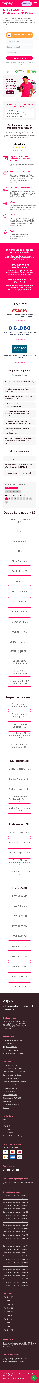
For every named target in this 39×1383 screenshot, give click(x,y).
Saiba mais (6, 1346)
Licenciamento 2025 (9, 1085)
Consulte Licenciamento (11, 1078)
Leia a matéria (19, 320)
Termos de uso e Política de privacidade (22, 63)
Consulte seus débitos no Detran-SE (15, 1285)
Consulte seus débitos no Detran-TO (15, 1238)
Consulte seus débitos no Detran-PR (15, 1202)
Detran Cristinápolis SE (19, 652)
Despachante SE (19, 591)
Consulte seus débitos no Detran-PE (15, 1209)
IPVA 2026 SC (19, 946)
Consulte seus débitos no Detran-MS (15, 1276)
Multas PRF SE (19, 631)
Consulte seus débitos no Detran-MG (15, 1199)
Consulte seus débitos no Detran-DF (15, 1195)
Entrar (25, 4)
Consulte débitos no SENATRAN (14, 1072)
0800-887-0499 (11, 1047)
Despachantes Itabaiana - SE (19, 705)
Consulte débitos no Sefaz (12, 1075)
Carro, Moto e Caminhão (13, 491)
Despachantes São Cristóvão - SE (19, 745)
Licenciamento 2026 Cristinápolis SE (19, 682)
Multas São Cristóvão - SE (19, 809)
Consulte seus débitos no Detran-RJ (15, 1246)
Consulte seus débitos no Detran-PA (15, 1228)
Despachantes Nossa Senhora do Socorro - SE (19, 736)
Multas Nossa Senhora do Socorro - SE (19, 799)
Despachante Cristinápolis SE (19, 662)
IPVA (19, 531)
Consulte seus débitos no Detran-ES (15, 1262)
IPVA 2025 (6, 1126)
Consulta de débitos (12, 1006)
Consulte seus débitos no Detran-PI (15, 1232)
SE (32, 1006)
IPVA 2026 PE (19, 986)
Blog (4, 1119)
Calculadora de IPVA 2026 (19, 520)
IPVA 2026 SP (19, 895)
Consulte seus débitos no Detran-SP (15, 1249)
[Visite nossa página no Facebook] (8, 1170)
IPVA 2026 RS (19, 926)
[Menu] (35, 3)
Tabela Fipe (7, 1101)
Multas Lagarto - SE (19, 789)
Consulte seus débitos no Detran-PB (15, 1279)
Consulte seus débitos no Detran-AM (15, 1266)
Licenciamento (19, 541)
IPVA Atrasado (8, 1133)
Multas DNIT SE (19, 621)
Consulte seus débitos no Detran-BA (15, 1259)
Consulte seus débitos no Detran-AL (15, 1269)
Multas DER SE (19, 611)
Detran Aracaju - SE (19, 842)
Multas (25, 1006)
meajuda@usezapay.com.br (15, 1053)
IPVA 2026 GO (19, 966)
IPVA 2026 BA (19, 956)
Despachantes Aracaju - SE (19, 715)
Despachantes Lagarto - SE (19, 725)
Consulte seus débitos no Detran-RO (15, 1282)
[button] (19, 383)
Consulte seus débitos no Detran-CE (15, 1212)
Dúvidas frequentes (12, 1050)
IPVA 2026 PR (19, 916)
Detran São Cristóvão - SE (19, 872)
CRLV (19, 551)
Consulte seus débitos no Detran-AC (15, 1218)
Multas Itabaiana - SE (19, 768)
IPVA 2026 (6, 1129)
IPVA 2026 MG (19, 906)
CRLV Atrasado (19, 561)
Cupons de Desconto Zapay (12, 1136)
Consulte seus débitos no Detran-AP (15, 1215)
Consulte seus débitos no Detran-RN (15, 1256)
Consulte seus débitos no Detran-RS (15, 1253)
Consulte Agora (18, 58)
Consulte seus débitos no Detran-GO (15, 1222)
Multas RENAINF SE (19, 642)
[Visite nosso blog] (4, 1170)
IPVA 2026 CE (19, 976)
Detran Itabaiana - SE (19, 832)
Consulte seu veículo (10, 1065)
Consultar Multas (9, 1091)
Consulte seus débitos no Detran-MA (15, 1272)
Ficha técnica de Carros (11, 1105)
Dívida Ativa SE (19, 571)
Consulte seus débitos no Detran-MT (15, 1225)
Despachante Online (10, 1095)
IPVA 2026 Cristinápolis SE (19, 672)
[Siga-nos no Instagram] (12, 1170)
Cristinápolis (9, 1010)
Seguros (6, 1108)
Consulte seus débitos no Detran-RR (15, 1235)
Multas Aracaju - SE (19, 779)
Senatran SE (19, 601)
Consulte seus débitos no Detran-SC (15, 1205)
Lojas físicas (10, 1043)
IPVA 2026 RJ (19, 936)
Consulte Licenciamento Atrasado (14, 1082)
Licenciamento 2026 (10, 1088)
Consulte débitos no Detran (12, 1068)
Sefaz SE (19, 581)
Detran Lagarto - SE (19, 852)
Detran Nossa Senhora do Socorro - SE (19, 862)
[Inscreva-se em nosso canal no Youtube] (17, 1170)
